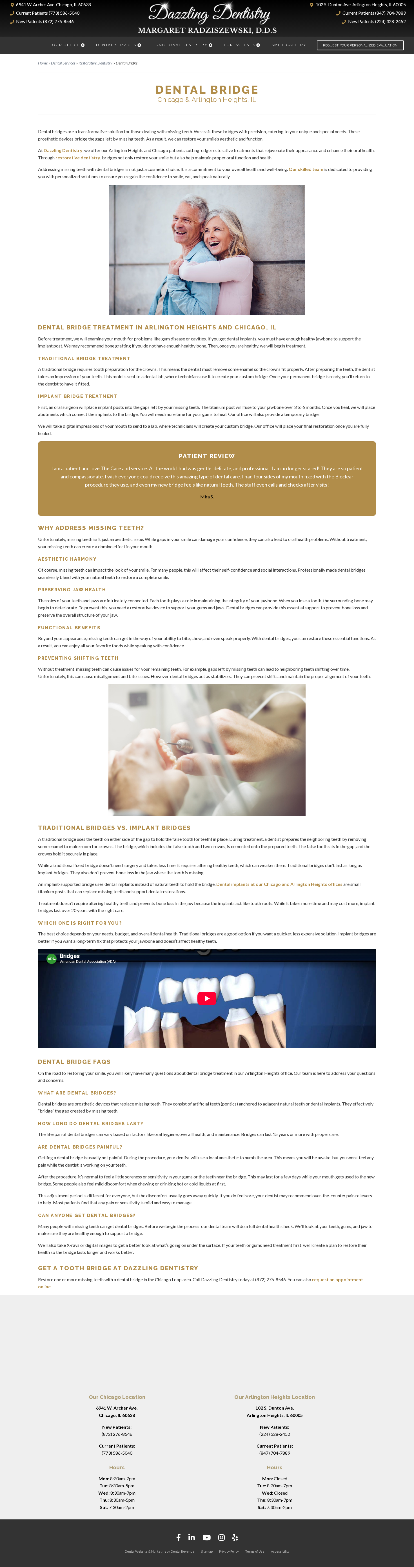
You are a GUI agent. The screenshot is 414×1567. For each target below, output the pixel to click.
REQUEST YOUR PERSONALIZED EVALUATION (360, 45)
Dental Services (63, 63)
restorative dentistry (77, 157)
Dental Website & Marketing (145, 1551)
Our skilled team (306, 169)
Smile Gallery (288, 45)
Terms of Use (254, 1551)
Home (43, 63)
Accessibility (280, 1551)
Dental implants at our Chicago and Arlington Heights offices (279, 884)
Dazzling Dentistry (63, 150)
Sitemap (207, 1551)
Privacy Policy (229, 1551)
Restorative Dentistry (95, 63)
